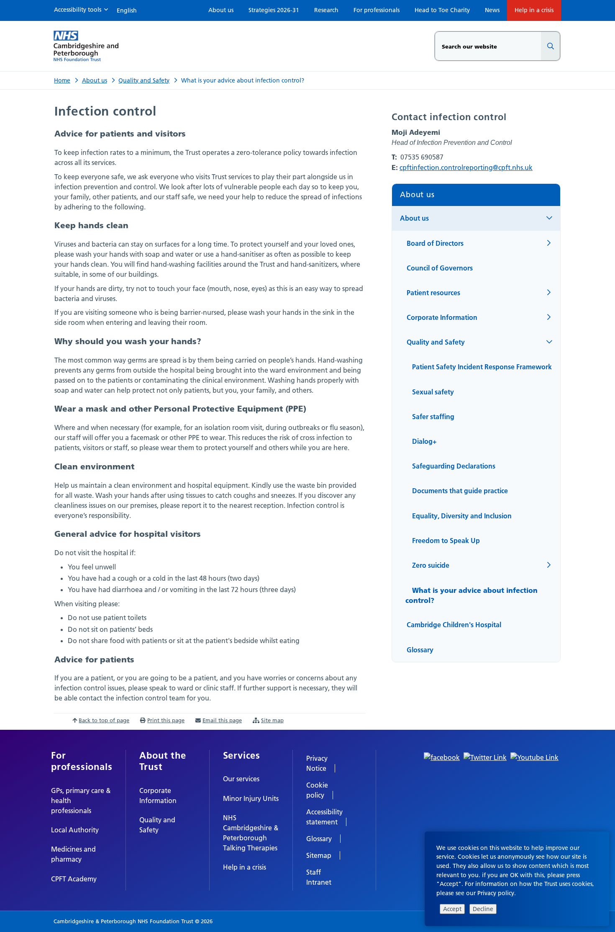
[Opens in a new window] (442, 756)
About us (94, 80)
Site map (272, 720)
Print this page (165, 720)
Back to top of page (104, 720)
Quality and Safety (143, 80)
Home (62, 80)
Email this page (222, 720)
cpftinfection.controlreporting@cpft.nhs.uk (466, 167)
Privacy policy (495, 893)
